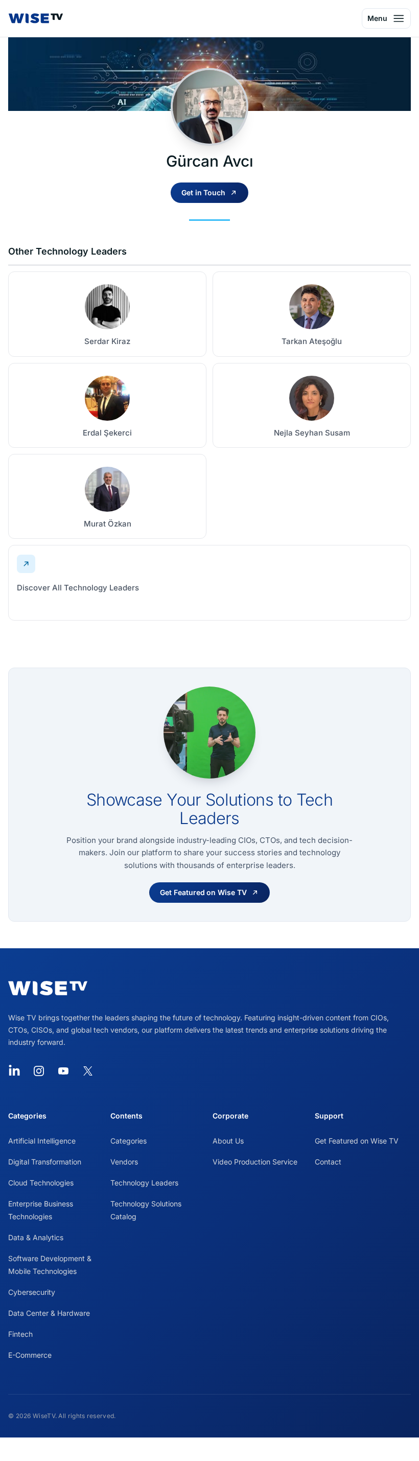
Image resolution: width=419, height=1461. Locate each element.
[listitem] (107, 313)
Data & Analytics (35, 1237)
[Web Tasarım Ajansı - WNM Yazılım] (209, 1449)
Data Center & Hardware (49, 1313)
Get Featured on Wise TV (357, 1140)
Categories (128, 1140)
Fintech (20, 1334)
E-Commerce (30, 1355)
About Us (228, 1140)
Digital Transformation (44, 1161)
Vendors (124, 1161)
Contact (328, 1161)
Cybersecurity (31, 1292)
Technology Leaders (144, 1182)
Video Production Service (255, 1161)
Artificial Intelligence (42, 1140)
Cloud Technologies (41, 1182)
